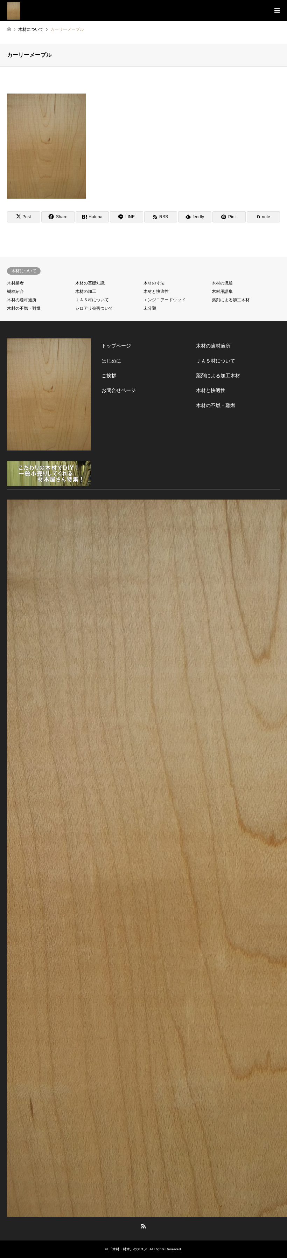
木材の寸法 (154, 283)
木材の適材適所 (21, 299)
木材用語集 (222, 291)
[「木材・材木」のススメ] (13, 10)
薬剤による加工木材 (231, 299)
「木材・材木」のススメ (128, 1249)
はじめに (111, 361)
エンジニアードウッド (165, 299)
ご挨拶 (109, 375)
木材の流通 (222, 283)
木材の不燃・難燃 (24, 308)
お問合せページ (119, 390)
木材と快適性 (156, 291)
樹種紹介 (15, 291)
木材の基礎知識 (90, 283)
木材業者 (15, 283)
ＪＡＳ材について (92, 299)
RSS (143, 1226)
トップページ (116, 346)
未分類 (150, 308)
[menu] (276, 10)
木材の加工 (85, 291)
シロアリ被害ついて (94, 308)
